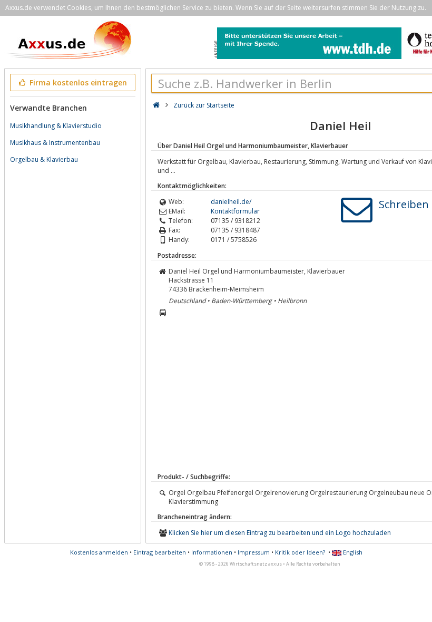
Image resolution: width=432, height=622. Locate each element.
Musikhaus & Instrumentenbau (55, 142)
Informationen (211, 552)
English (351, 552)
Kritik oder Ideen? (300, 552)
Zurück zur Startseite (203, 105)
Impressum (254, 552)
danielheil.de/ (231, 201)
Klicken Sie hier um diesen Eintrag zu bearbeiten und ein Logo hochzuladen (280, 532)
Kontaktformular (235, 211)
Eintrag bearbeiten (159, 552)
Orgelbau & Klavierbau (44, 159)
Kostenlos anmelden (99, 552)
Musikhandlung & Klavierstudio (56, 125)
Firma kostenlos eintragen (77, 82)
